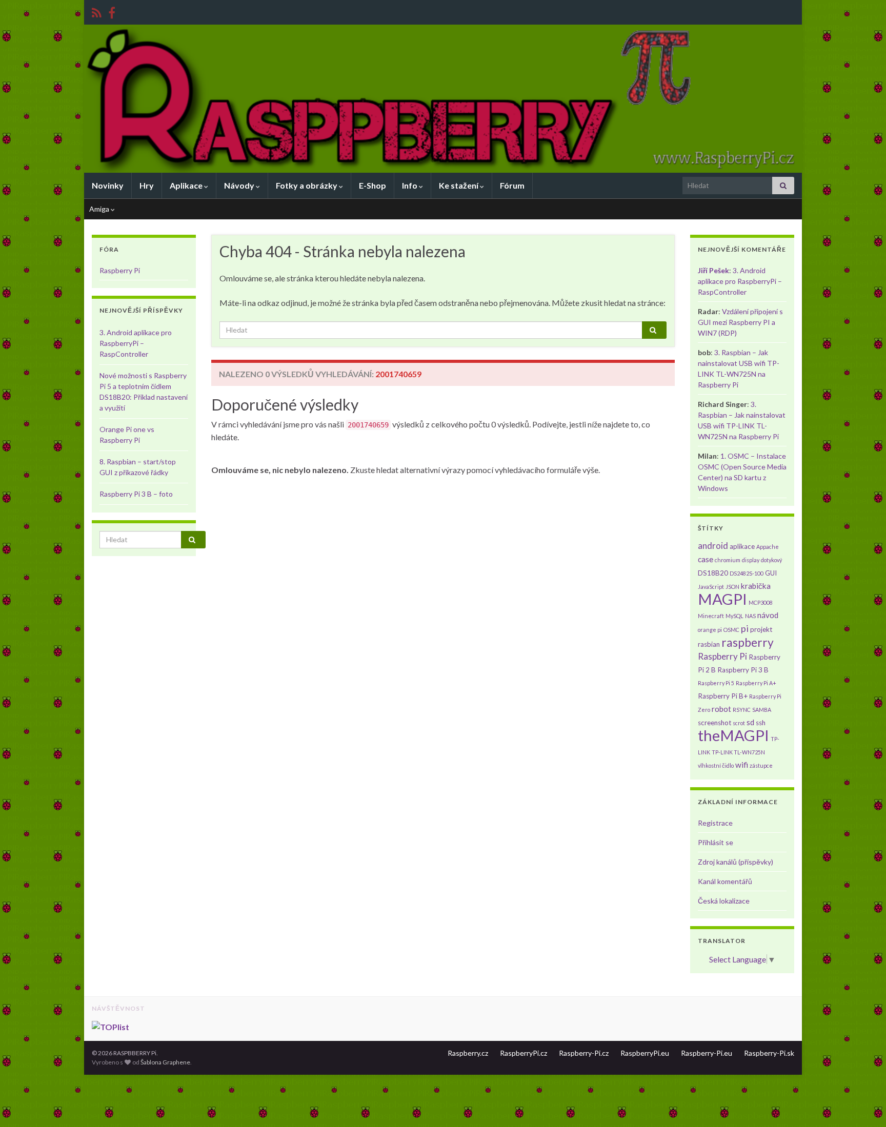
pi (745, 628)
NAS (750, 615)
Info (410, 185)
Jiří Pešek (713, 270)
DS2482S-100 (746, 573)
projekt (761, 629)
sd (750, 722)
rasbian (709, 644)
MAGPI (722, 599)
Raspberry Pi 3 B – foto (136, 493)
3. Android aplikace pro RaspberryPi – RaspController (135, 343)
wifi (741, 764)
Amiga (100, 208)
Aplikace (187, 185)
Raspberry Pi (119, 270)
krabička (756, 585)
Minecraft (711, 615)
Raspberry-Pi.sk (769, 1053)
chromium (727, 560)
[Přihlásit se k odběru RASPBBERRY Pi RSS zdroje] (97, 11)
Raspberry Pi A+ (756, 683)
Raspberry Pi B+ (723, 696)
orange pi (710, 629)
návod (767, 615)
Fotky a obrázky (307, 185)
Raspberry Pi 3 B (743, 670)
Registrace (715, 822)
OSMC (731, 629)
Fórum (512, 185)
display (750, 560)
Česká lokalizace (724, 900)
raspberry (747, 642)
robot (721, 708)
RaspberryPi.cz (523, 1053)
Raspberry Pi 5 (716, 683)
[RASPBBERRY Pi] (111, 11)
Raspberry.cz (468, 1053)
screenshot (714, 723)
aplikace (742, 546)
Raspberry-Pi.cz (584, 1053)
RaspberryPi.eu (644, 1053)
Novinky (108, 185)
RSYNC (742, 709)
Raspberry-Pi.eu (706, 1053)
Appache (767, 546)
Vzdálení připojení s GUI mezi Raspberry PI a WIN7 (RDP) (740, 322)
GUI (771, 573)
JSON (732, 586)
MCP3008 (761, 602)
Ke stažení (459, 185)
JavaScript (711, 586)
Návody (240, 185)
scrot (739, 723)
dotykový (771, 560)
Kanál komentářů (725, 881)
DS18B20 (713, 573)
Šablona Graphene (165, 1062)
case (705, 559)
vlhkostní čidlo (716, 765)
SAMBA (761, 709)
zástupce (761, 765)
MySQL (734, 615)
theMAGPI (733, 735)
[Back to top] (863, 1104)
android (713, 545)
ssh (761, 723)
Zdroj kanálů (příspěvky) (735, 861)
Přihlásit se (715, 842)
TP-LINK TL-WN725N (738, 752)
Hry (146, 185)
